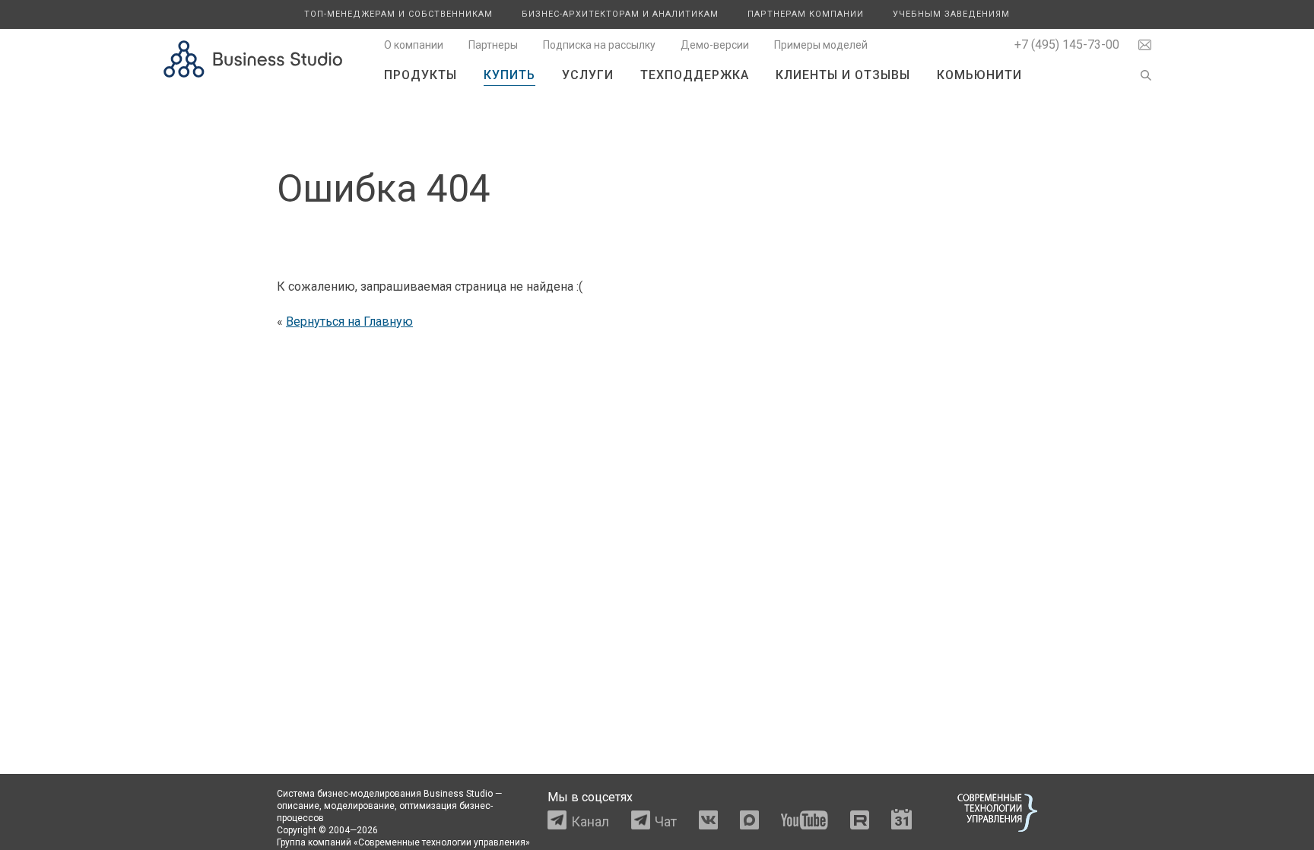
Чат (666, 821)
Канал (590, 821)
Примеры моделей (821, 45)
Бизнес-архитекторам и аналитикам (620, 14)
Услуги (588, 75)
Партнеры (493, 45)
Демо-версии (715, 45)
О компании (413, 45)
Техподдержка (694, 75)
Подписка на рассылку (599, 45)
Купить (509, 75)
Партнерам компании (805, 14)
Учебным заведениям (951, 14)
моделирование (359, 806)
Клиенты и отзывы (843, 75)
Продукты (420, 75)
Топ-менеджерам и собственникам (398, 14)
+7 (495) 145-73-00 (1066, 44)
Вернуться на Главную (349, 321)
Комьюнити (979, 75)
